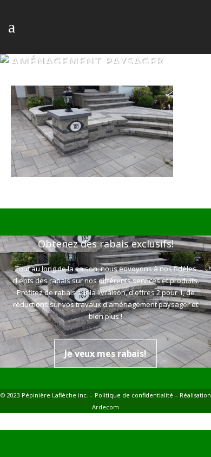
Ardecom (105, 407)
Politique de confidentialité (134, 395)
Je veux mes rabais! (105, 354)
